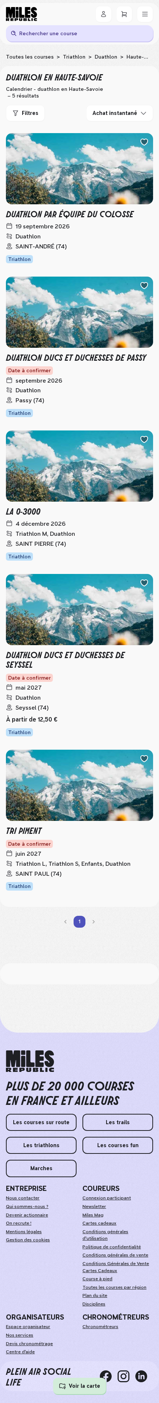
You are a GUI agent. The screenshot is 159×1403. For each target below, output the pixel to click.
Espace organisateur (28, 1326)
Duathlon (106, 57)
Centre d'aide (20, 1351)
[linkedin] (144, 1376)
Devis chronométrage (29, 1343)
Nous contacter (23, 1198)
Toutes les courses (30, 57)
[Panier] (124, 14)
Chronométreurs (100, 1326)
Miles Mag (93, 1215)
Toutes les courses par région (114, 1287)
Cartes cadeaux (99, 1223)
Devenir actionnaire (27, 1215)
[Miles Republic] (21, 14)
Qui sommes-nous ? (27, 1206)
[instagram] (126, 1376)
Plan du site (94, 1295)
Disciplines (93, 1304)
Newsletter (94, 1206)
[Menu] (145, 14)
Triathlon (74, 57)
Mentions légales (24, 1231)
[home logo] (30, 1061)
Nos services (19, 1335)
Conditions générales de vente (115, 1255)
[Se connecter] (103, 14)
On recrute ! (18, 1223)
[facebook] (109, 1376)
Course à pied (97, 1278)
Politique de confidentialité (111, 1247)
